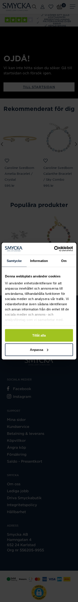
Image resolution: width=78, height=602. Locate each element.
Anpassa (36, 349)
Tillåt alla (39, 335)
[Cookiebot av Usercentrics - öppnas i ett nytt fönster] (55, 249)
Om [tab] (64, 261)
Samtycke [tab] (14, 261)
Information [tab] (39, 261)
